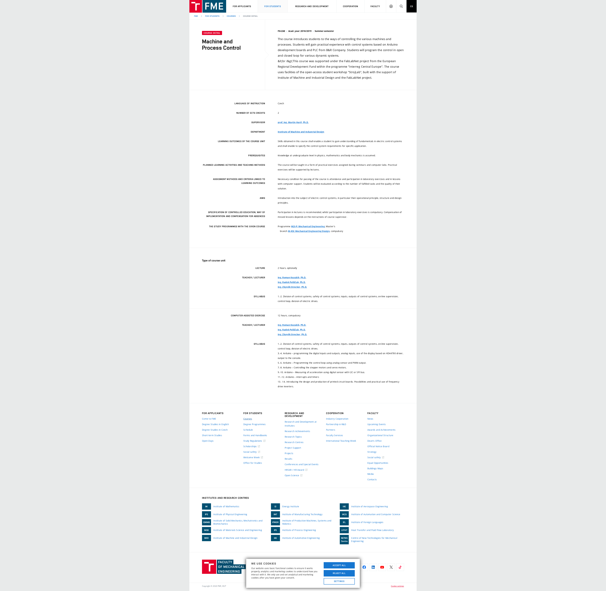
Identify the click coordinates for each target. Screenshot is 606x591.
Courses (231, 16)
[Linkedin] (373, 567)
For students (272, 6)
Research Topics (293, 436)
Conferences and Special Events (301, 464)
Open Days (208, 440)
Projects (289, 453)
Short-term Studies (212, 435)
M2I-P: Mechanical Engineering (308, 226)
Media (370, 473)
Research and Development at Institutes (301, 423)
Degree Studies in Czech (215, 429)
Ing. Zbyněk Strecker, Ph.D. (292, 287)
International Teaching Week (341, 440)
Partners (330, 429)
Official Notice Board (378, 446)
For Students (212, 16)
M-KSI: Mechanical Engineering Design (309, 231)
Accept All (339, 565)
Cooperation (350, 6)
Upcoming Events (376, 424)
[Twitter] (391, 567)
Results (288, 458)
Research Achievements (297, 431)
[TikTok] (400, 567)
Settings (339, 581)
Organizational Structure (380, 435)
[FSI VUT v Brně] (207, 6)
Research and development (312, 6)
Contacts (372, 479)
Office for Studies (252, 462)
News (370, 418)
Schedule (248, 429)
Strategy (371, 451)
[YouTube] (382, 567)
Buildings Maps (375, 468)
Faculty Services (334, 435)
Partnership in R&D (336, 424)
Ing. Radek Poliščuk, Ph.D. (292, 282)
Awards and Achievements (381, 429)
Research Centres (294, 442)
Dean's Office (374, 440)
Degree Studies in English (215, 424)
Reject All (339, 573)
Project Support (293, 447)
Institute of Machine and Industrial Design (301, 131)
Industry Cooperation (337, 418)
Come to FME (209, 418)
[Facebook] (364, 567)
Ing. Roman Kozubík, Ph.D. (292, 277)
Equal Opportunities (377, 462)
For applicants (242, 6)
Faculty (375, 6)
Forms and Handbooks (255, 435)
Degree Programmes (254, 424)
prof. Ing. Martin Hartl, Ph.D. (293, 122)
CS (411, 6)
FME (196, 16)
